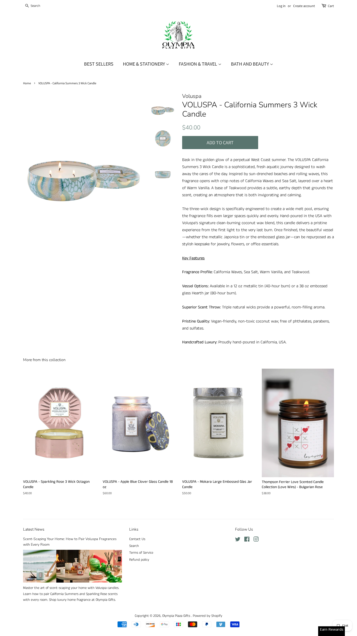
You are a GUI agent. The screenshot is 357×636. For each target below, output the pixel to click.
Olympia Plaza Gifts (176, 615)
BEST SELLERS (98, 64)
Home (27, 83)
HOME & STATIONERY (144, 64)
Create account (304, 6)
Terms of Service (141, 552)
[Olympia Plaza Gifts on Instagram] (256, 540)
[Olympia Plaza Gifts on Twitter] (237, 540)
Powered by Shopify (207, 615)
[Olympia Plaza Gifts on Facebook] (247, 540)
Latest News (33, 529)
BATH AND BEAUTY (250, 64)
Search (134, 545)
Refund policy (139, 559)
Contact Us (137, 539)
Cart (331, 6)
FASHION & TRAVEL (198, 64)
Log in (281, 6)
